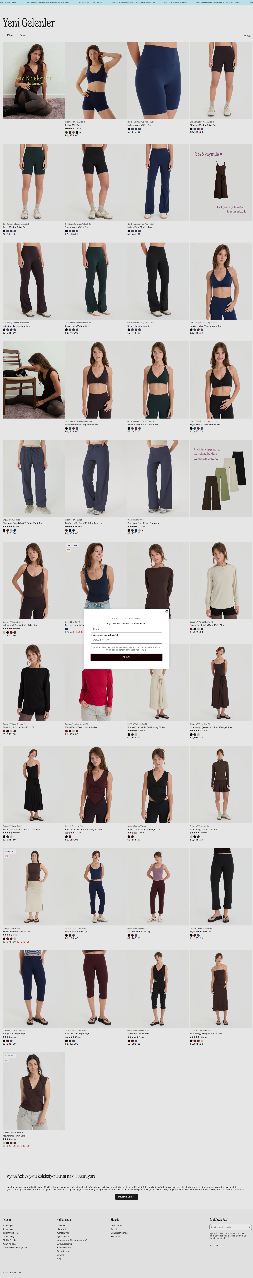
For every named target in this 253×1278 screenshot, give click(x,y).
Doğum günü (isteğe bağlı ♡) (104, 635)
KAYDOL (126, 657)
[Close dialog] (167, 611)
